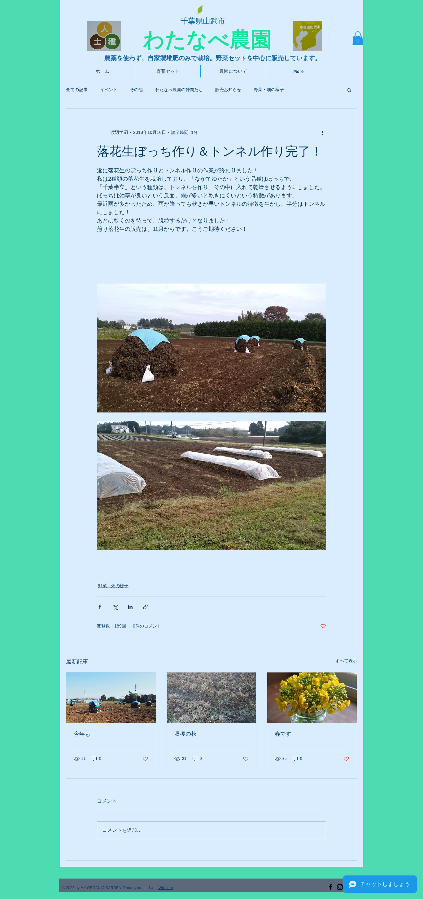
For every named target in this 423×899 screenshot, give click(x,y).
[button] (358, 38)
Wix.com (165, 888)
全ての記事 (77, 89)
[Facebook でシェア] (100, 607)
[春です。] (312, 697)
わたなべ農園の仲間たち (179, 89)
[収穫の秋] (211, 697)
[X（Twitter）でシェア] (115, 607)
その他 (136, 89)
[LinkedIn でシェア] (130, 607)
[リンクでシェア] (145, 607)
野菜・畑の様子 (269, 89)
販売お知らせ (228, 89)
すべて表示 (346, 660)
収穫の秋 (185, 733)
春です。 (286, 733)
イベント (108, 89)
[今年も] (111, 697)
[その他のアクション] (322, 132)
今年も (82, 733)
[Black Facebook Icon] (330, 887)
